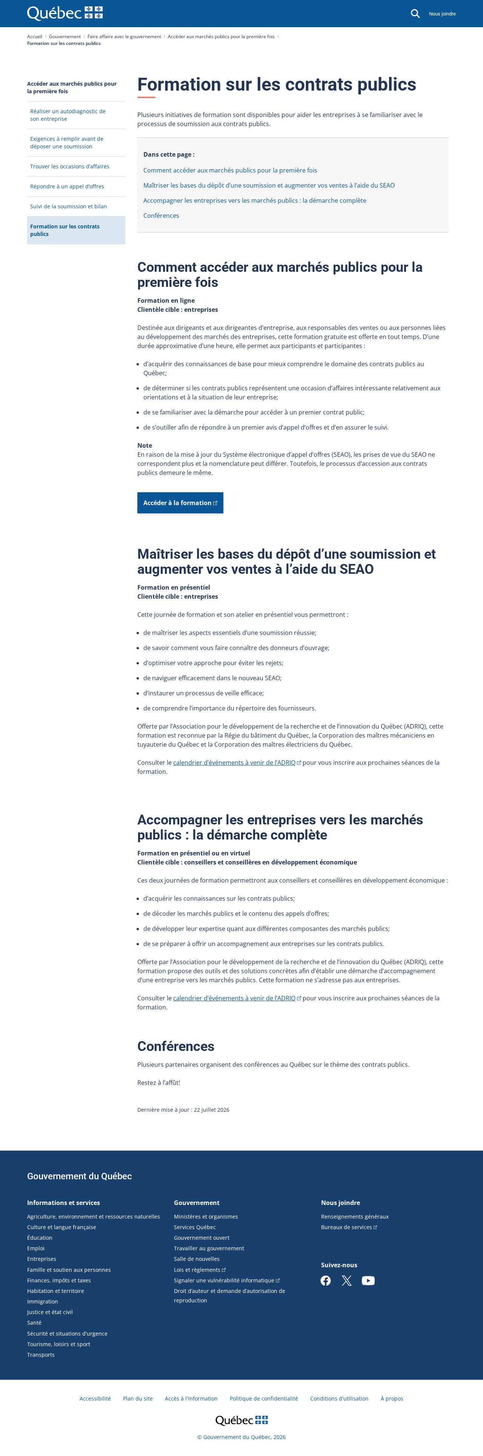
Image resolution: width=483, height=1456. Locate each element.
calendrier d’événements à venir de (234, 762)
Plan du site (138, 1398)
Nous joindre (442, 14)
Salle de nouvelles (197, 1258)
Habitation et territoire (55, 1290)
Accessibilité (95, 1398)
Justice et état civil (50, 1312)
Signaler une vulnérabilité (224, 1280)
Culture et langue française (61, 1227)
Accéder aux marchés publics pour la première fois (221, 36)
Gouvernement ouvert (201, 1237)
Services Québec (195, 1227)
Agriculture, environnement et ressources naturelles (93, 1216)
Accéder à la (177, 503)
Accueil (34, 36)
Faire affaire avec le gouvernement (124, 36)
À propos (392, 1398)
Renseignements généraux (355, 1216)
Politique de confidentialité (264, 1398)
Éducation (39, 1237)
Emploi (36, 1248)
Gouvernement (65, 36)
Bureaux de (346, 1227)
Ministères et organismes (206, 1216)
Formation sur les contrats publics (65, 233)
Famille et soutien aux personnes (69, 1269)
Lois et (197, 1269)
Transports (41, 1354)
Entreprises (41, 1258)
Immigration (42, 1301)
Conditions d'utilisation (339, 1398)
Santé (34, 1322)
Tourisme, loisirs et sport (58, 1344)
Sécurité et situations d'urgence (67, 1333)
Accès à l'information (191, 1398)
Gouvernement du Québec (79, 1176)
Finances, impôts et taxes (59, 1280)
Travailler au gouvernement (209, 1248)
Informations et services (63, 1203)
